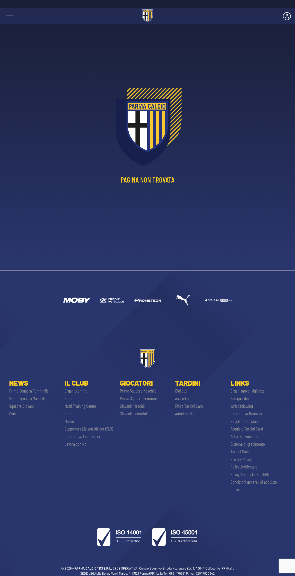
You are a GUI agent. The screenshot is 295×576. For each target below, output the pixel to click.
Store (69, 413)
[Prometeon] (147, 300)
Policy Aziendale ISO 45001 (250, 474)
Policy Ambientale (243, 466)
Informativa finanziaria (247, 413)
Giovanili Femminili (134, 413)
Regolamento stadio (245, 421)
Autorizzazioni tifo (244, 436)
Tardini (188, 383)
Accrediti (182, 398)
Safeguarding (240, 398)
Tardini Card (239, 451)
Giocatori (136, 383)
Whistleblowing (241, 406)
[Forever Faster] (183, 300)
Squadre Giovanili (22, 406)
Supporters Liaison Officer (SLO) (89, 428)
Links (239, 383)
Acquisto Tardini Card (246, 428)
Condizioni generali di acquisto (253, 482)
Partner (236, 489)
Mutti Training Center (80, 406)
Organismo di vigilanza (247, 390)
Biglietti (181, 390)
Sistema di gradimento (247, 444)
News (18, 383)
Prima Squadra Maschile (27, 398)
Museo (69, 421)
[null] (76, 300)
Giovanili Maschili (132, 406)
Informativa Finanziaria (82, 436)
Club (12, 413)
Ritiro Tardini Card (189, 406)
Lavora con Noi (76, 444)
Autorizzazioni (185, 413)
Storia (69, 398)
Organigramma (76, 390)
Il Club (76, 383)
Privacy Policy (241, 459)
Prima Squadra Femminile (29, 390)
